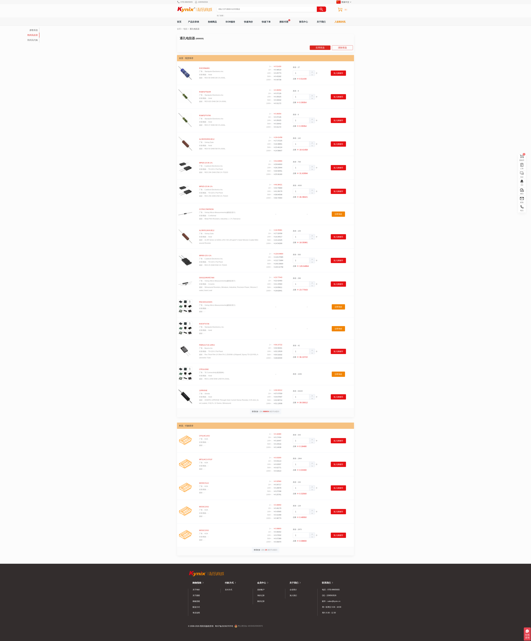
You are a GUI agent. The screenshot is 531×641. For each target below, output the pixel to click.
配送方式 (196, 607)
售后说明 (196, 613)
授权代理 (283, 22)
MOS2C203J (204, 530)
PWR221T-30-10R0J (207, 345)
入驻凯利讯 (340, 22)
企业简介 (293, 590)
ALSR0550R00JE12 (206, 139)
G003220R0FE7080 (206, 278)
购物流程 (196, 601)
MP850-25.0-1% (205, 256)
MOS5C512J (204, 483)
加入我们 (293, 595)
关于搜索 (196, 595)
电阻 (185, 29)
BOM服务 (230, 22)
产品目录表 (193, 22)
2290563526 (203, 2)
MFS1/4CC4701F (205, 459)
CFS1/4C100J (204, 436)
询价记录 (261, 595)
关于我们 (321, 22)
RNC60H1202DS (205, 302)
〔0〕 (345, 10)
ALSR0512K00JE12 (206, 230)
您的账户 (261, 590)
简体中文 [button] (345, 2)
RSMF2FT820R (205, 92)
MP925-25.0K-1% (206, 186)
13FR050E (203, 390)
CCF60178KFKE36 (206, 209)
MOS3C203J (204, 507)
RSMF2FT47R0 (205, 116)
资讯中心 (303, 22)
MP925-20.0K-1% (206, 163)
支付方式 (228, 590)
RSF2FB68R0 (204, 68)
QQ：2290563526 (329, 595)
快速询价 (248, 22)
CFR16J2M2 (204, 369)
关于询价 (196, 590)
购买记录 (261, 601)
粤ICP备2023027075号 (224, 626)
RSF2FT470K (204, 324)
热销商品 (212, 22)
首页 (179, 22)
